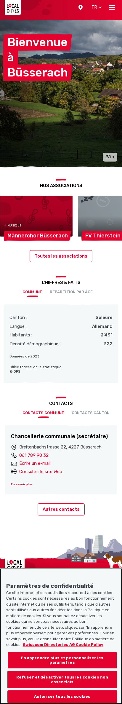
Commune (32, 292)
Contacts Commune (43, 413)
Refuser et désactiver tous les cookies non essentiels (62, 679)
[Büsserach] (61, 93)
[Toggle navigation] (111, 7)
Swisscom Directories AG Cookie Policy (63, 644)
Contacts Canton (91, 413)
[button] (80, 7)
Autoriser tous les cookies (62, 696)
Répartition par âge (71, 292)
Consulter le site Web (40, 471)
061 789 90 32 (34, 455)
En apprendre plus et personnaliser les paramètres (62, 660)
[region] (61, 636)
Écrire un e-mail (34, 463)
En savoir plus (22, 484)
